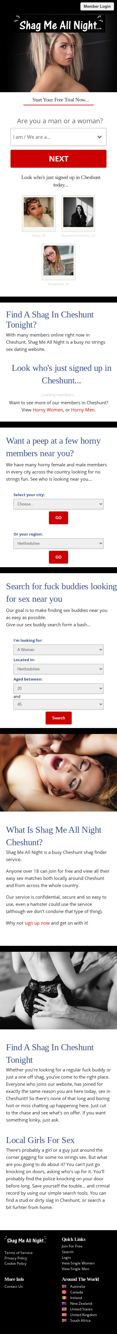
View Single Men (75, 1268)
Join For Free (72, 1246)
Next (58, 158)
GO (59, 518)
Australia (77, 1286)
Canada (76, 1292)
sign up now (37, 923)
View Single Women (78, 1263)
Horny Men (82, 410)
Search (58, 718)
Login (66, 1257)
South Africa (80, 1320)
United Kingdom (83, 1314)
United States (81, 1309)
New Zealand (81, 1303)
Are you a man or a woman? (60, 120)
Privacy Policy (15, 1258)
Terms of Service (18, 1252)
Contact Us (13, 1286)
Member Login (97, 6)
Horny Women (48, 410)
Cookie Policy (15, 1263)
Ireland (76, 1297)
